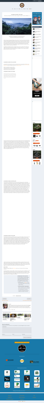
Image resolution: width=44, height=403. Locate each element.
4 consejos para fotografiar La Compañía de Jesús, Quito (13, 319)
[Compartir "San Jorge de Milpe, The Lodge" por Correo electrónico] (20, 295)
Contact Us (10, 397)
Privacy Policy (22, 395)
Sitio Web (23, 334)
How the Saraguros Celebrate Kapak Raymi (27, 319)
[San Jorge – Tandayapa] (20, 315)
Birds (13, 15)
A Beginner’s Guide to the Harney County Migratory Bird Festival (38, 48)
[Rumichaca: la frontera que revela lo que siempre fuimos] (34, 31)
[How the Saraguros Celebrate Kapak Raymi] (27, 316)
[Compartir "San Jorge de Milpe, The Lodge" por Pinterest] (17, 295)
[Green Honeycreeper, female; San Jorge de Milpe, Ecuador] (24, 116)
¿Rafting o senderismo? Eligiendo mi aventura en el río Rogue (38, 45)
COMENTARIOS (4, 326)
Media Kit (22, 399)
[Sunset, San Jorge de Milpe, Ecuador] (17, 260)
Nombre (3, 334)
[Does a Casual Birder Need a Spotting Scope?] (34, 37)
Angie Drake (10, 15)
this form (14, 268)
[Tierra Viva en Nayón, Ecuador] (34, 54)
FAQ (34, 395)
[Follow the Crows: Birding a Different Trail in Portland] (34, 34)
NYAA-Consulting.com (28, 390)
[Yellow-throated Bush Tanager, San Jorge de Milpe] (10, 233)
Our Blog (34, 397)
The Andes (20, 15)
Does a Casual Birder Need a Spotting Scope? (38, 37)
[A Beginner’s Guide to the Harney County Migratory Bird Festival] (34, 48)
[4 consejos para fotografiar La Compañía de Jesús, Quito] (13, 315)
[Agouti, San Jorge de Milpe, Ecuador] (27, 179)
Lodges (18, 15)
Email (13, 334)
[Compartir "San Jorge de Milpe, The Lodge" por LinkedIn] (19, 295)
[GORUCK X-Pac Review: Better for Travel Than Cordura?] (34, 51)
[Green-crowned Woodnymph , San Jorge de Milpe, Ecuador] (17, 89)
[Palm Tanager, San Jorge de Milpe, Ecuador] (17, 139)
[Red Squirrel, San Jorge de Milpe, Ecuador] (17, 179)
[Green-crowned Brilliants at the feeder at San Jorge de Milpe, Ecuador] (24, 73)
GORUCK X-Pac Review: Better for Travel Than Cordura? (37, 51)
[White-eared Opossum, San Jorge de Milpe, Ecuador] (6, 179)
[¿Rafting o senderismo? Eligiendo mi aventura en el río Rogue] (34, 45)
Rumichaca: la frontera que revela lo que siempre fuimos (38, 32)
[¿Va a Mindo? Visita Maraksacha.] (6, 316)
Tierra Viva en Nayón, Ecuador (37, 54)
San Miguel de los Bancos (18, 65)
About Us (9, 395)
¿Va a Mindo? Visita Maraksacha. (6, 319)
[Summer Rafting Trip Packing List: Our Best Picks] (34, 29)
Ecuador (15, 15)
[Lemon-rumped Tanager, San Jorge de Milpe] (24, 233)
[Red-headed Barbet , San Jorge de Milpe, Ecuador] (7, 100)
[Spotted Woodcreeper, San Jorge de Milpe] (24, 209)
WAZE (25, 282)
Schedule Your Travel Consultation (22, 342)
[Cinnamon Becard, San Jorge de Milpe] (10, 209)
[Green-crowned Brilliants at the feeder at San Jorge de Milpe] (17, 60)
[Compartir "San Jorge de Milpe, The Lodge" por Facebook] (16, 295)
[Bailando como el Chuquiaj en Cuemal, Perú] (34, 40)
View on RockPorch (36, 133)
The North (24, 15)
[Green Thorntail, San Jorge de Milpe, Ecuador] (26, 89)
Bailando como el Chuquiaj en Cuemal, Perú (38, 39)
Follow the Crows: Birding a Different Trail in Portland (38, 34)
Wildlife (27, 15)
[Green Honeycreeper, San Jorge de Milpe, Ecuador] (10, 116)
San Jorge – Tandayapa (19, 317)
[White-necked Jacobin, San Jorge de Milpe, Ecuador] (7, 89)
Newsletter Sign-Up (9, 399)
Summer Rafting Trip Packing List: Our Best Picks (38, 28)
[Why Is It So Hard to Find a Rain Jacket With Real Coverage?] (34, 42)
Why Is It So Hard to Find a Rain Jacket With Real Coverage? (38, 42)
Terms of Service (22, 397)
